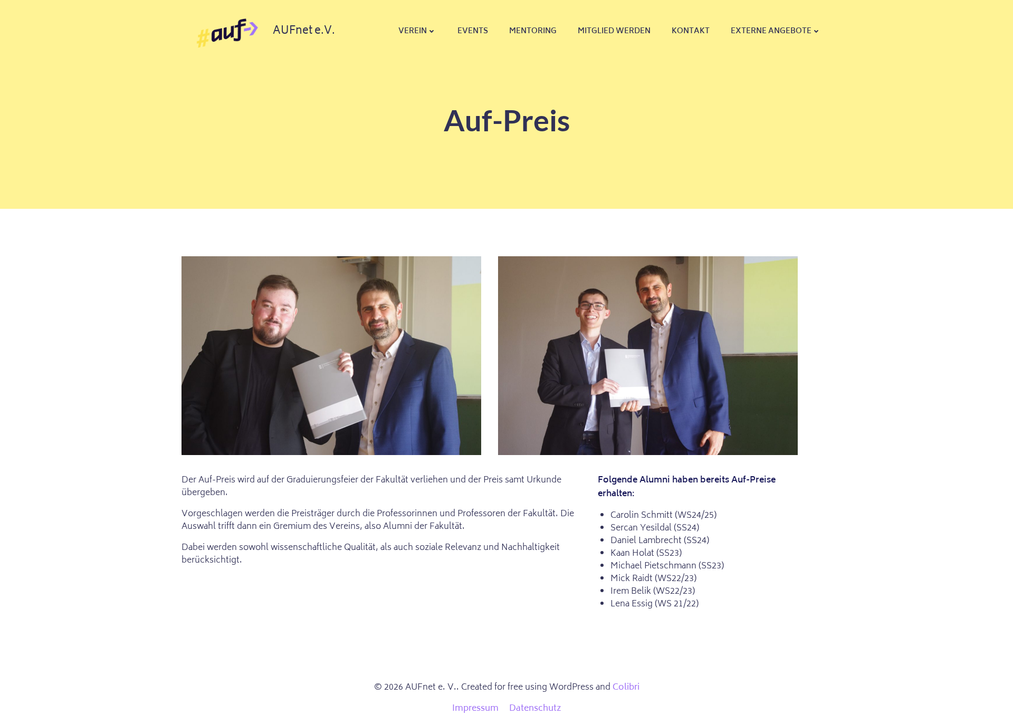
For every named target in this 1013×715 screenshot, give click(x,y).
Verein (412, 31)
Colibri (626, 687)
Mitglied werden (614, 31)
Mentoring (533, 31)
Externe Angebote (771, 31)
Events (472, 31)
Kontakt (691, 31)
